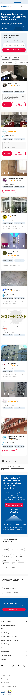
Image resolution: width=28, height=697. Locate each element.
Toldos (13, 567)
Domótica (5, 567)
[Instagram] (2, 666)
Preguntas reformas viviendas (10, 592)
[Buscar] (22, 7)
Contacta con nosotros (7, 662)
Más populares (5, 545)
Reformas (18, 466)
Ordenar (16, 57)
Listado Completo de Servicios (10, 636)
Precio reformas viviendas (9, 585)
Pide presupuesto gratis (14, 49)
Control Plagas (15, 560)
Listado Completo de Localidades (10, 644)
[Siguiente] (23, 78)
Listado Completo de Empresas (10, 640)
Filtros (6, 57)
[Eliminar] (14, 62)
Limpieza (5, 549)
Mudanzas (21, 549)
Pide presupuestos (14, 609)
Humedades (6, 556)
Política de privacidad (7, 679)
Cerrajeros (5, 560)
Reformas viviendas (5, 468)
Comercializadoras (16, 545)
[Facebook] (8, 666)
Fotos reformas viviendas (9, 588)
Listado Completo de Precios (9, 633)
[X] (13, 666)
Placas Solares (6, 553)
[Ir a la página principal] (6, 7)
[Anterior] (4, 78)
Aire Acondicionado (17, 556)
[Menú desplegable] (26, 7)
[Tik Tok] (23, 666)
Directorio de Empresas (9, 466)
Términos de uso (5, 675)
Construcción (16, 553)
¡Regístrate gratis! (17, 2)
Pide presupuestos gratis (14, 505)
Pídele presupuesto (18, 105)
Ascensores (21, 563)
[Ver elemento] (8, 78)
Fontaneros (6, 563)
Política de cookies (6, 682)
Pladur (13, 563)
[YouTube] (18, 666)
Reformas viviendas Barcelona (17, 468)
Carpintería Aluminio (8, 571)
